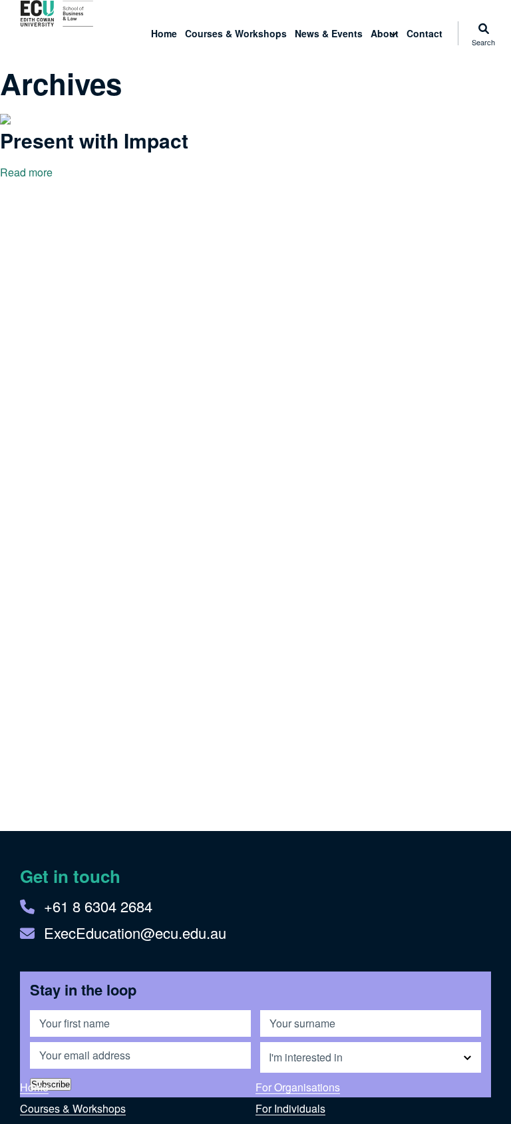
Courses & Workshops (236, 33)
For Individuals (290, 1108)
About (385, 33)
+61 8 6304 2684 (98, 906)
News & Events (329, 33)
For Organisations (298, 1087)
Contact (424, 33)
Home (164, 33)
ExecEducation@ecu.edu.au (135, 932)
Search (483, 41)
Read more (26, 172)
